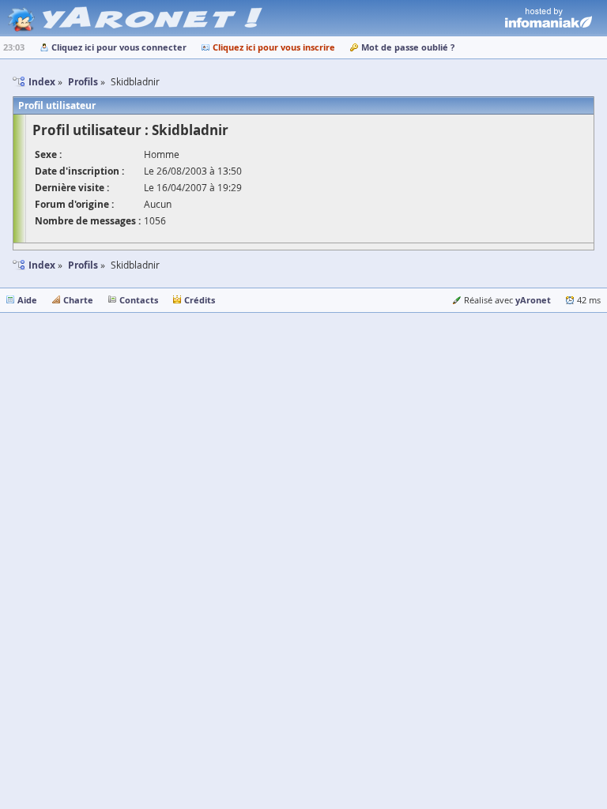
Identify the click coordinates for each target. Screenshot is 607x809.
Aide (27, 300)
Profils (83, 265)
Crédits (199, 300)
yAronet (533, 300)
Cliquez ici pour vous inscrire (274, 47)
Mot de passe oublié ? (407, 47)
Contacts (138, 300)
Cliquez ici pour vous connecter (119, 47)
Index (41, 265)
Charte (78, 300)
